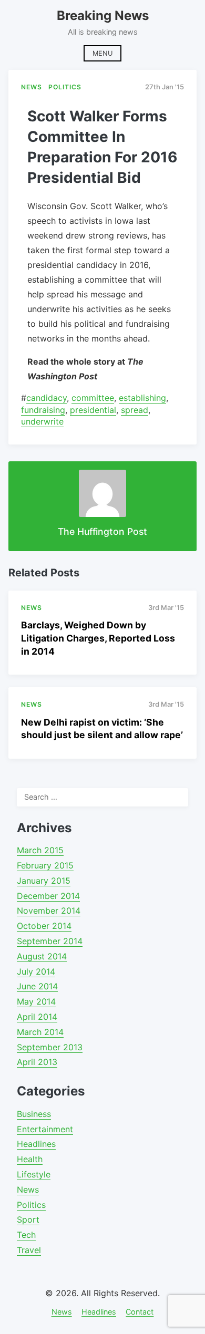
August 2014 (42, 956)
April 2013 (37, 1062)
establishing (142, 397)
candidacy (46, 397)
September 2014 (50, 941)
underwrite (42, 421)
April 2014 (37, 1016)
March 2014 (40, 1032)
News (28, 1189)
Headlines (36, 1144)
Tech (26, 1234)
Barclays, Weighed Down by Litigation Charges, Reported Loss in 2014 (98, 637)
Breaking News (103, 15)
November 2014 (48, 910)
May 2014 (36, 1001)
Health (30, 1159)
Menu (102, 53)
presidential (93, 410)
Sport (28, 1219)
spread (134, 410)
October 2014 (44, 926)
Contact (139, 1311)
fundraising (43, 410)
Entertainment (45, 1129)
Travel (29, 1250)
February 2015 (45, 865)
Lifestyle (33, 1174)
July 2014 (36, 971)
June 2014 (37, 986)
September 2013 (50, 1047)
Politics (31, 1204)
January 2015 (43, 880)
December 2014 (48, 896)
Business (34, 1114)
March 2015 (40, 850)
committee (92, 397)
